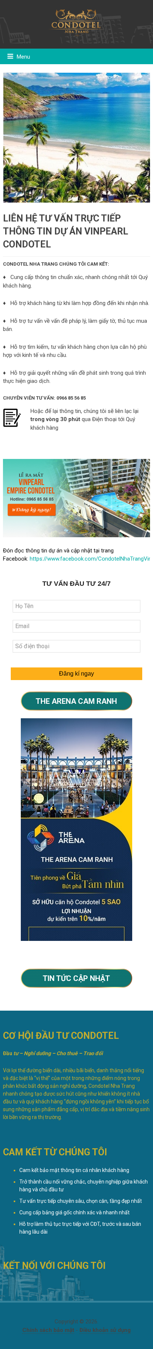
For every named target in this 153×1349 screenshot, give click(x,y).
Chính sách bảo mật (48, 1330)
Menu (23, 56)
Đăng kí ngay (76, 673)
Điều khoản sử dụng (105, 1330)
